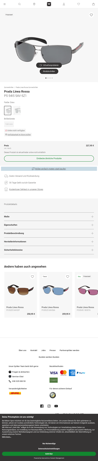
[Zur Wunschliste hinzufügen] (91, 14)
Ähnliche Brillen (49, 71)
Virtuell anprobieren (51, 65)
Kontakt (33, 350)
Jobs (43, 350)
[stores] (34, 4)
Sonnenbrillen (9, 87)
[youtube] (56, 406)
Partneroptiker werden (69, 350)
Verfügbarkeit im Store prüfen (19, 135)
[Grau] (7, 110)
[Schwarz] (16, 110)
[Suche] (19, 4)
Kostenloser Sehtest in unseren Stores (26, 189)
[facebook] (41, 406)
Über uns (22, 350)
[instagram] (49, 406)
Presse (53, 350)
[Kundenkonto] (63, 4)
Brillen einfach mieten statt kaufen (50, 168)
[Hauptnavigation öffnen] (4, 4)
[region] (49, 295)
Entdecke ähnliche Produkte (49, 158)
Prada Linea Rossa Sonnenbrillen (27, 87)
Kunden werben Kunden (49, 357)
